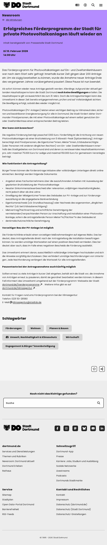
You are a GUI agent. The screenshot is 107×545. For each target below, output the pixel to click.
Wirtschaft (72, 337)
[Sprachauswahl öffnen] (77, 5)
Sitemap (6, 494)
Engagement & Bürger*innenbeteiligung (30, 346)
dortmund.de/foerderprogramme (20, 284)
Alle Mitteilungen (14, 19)
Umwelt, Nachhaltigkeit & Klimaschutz (33, 337)
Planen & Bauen (58, 328)
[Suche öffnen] (93, 5)
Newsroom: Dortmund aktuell (18, 461)
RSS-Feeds (8, 514)
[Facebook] (57, 428)
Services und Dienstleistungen (18, 451)
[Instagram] (66, 428)
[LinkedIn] (102, 428)
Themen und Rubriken (14, 456)
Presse (60, 456)
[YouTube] (93, 428)
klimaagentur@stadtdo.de (27, 302)
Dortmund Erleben (12, 466)
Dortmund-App (64, 451)
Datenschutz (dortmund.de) (71, 504)
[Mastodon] (75, 428)
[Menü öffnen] (101, 5)
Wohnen (36, 328)
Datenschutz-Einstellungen (71, 514)
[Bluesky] (84, 428)
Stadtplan (7, 499)
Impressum (62, 499)
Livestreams (63, 470)
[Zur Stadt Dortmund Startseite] (21, 5)
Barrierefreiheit (10, 509)
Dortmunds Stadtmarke (69, 480)
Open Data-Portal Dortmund (18, 504)
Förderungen (14, 328)
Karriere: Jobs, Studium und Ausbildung (77, 461)
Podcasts (61, 475)
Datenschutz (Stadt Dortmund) (73, 509)
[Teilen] (102, 369)
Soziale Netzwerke (66, 466)
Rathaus (6, 470)
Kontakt (60, 494)
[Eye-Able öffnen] (85, 5)
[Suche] (98, 403)
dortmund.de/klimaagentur (17, 288)
